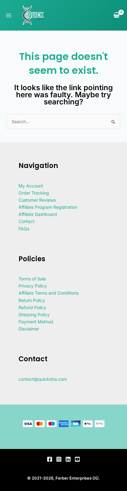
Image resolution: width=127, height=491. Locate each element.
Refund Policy (32, 307)
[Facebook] (49, 459)
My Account (30, 185)
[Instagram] (59, 459)
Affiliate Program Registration (47, 207)
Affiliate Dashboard (37, 214)
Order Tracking (33, 192)
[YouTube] (77, 459)
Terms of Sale (32, 278)
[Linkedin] (68, 459)
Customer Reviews (37, 200)
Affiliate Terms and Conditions (48, 293)
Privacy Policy (32, 285)
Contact (26, 221)
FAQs (23, 228)
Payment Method (35, 321)
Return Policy (31, 300)
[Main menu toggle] (8, 15)
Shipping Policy (34, 314)
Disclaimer (28, 328)
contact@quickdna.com (42, 379)
